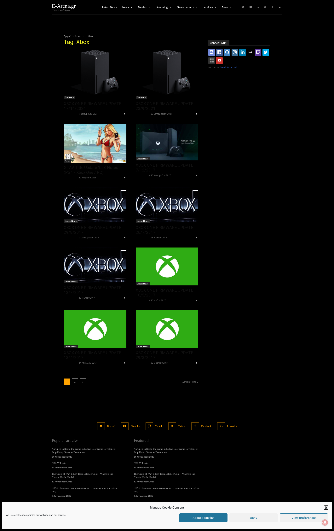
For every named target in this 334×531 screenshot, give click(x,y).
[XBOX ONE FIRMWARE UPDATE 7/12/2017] (167, 142)
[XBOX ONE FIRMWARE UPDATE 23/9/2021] (167, 74)
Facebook (206, 426)
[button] (326, 508)
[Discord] (243, 7)
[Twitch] (258, 7)
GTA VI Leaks (59, 463)
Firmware (69, 97)
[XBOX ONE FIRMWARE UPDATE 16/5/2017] (167, 266)
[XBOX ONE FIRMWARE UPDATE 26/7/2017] (167, 205)
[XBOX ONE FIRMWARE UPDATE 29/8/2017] (95, 205)
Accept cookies (203, 518)
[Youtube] (250, 7)
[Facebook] (272, 7)
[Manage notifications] (325, 522)
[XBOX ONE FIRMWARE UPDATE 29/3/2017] (167, 329)
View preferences (303, 518)
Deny (253, 518)
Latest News (142, 158)
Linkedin (232, 426)
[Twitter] (265, 7)
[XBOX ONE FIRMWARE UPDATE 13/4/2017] (95, 329)
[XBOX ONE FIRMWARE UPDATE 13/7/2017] (95, 265)
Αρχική (67, 36)
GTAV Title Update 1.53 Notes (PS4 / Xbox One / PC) (91, 170)
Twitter (182, 426)
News (67, 161)
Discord (111, 426)
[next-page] (83, 382)
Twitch (159, 426)
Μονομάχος (70, 113)
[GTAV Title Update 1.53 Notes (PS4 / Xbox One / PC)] (95, 143)
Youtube (135, 426)
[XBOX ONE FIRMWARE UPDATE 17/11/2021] (95, 74)
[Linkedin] (279, 7)
